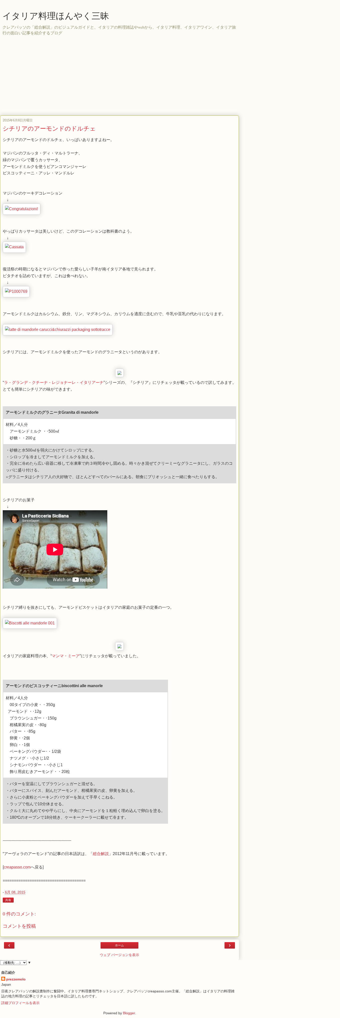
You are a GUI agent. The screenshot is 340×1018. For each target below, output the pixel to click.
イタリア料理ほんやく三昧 (55, 15)
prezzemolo (16, 979)
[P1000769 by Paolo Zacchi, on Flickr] (16, 291)
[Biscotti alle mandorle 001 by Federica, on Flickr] (30, 623)
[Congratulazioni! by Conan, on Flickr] (21, 209)
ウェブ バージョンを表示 (119, 955)
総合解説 (101, 854)
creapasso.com (17, 867)
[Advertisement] (170, 78)
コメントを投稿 (19, 926)
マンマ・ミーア (66, 656)
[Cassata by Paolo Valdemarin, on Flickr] (14, 247)
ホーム (119, 945)
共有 (8, 900)
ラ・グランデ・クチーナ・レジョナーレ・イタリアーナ (54, 382)
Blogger (129, 1013)
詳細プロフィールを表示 (20, 1003)
